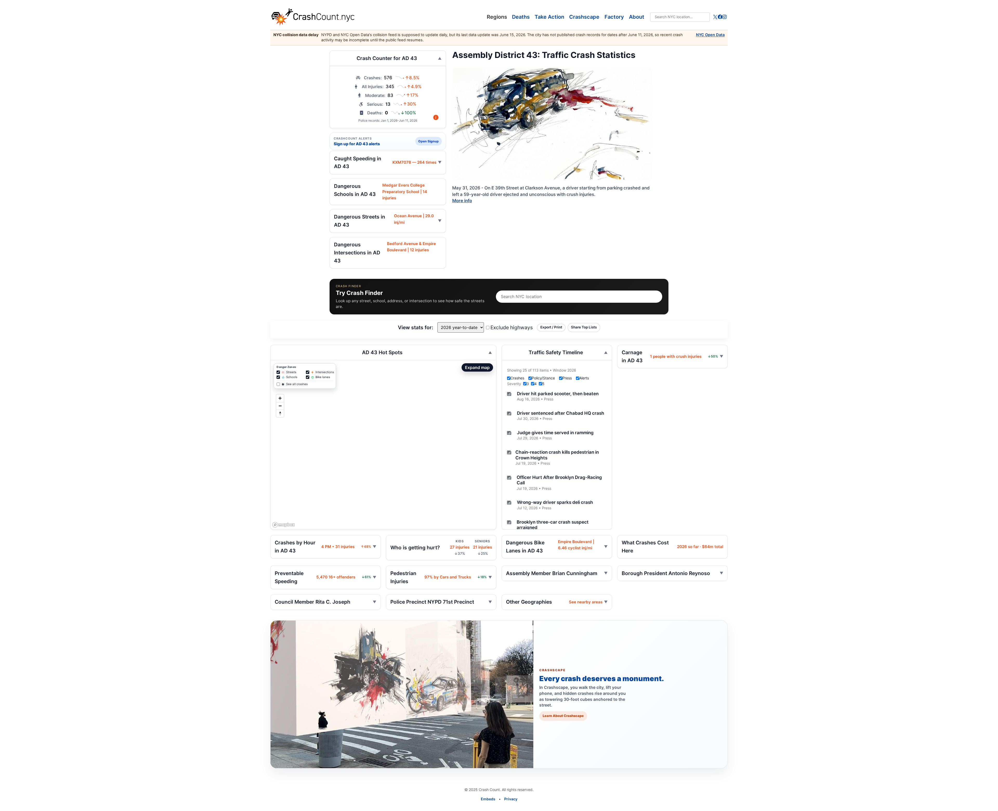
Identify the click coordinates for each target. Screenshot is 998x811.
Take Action (549, 17)
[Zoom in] (280, 398)
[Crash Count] (386, 17)
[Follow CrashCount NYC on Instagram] (724, 17)
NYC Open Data (710, 34)
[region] (383, 444)
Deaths (521, 17)
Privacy (510, 799)
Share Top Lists (584, 327)
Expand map (477, 367)
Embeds (488, 799)
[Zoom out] (280, 406)
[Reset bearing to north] (280, 413)
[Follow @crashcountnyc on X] (715, 17)
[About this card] (435, 118)
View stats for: (415, 327)
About (636, 17)
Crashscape (584, 17)
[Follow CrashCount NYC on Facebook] (720, 17)
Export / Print (551, 327)
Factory (614, 17)
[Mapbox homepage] (283, 525)
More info (462, 200)
